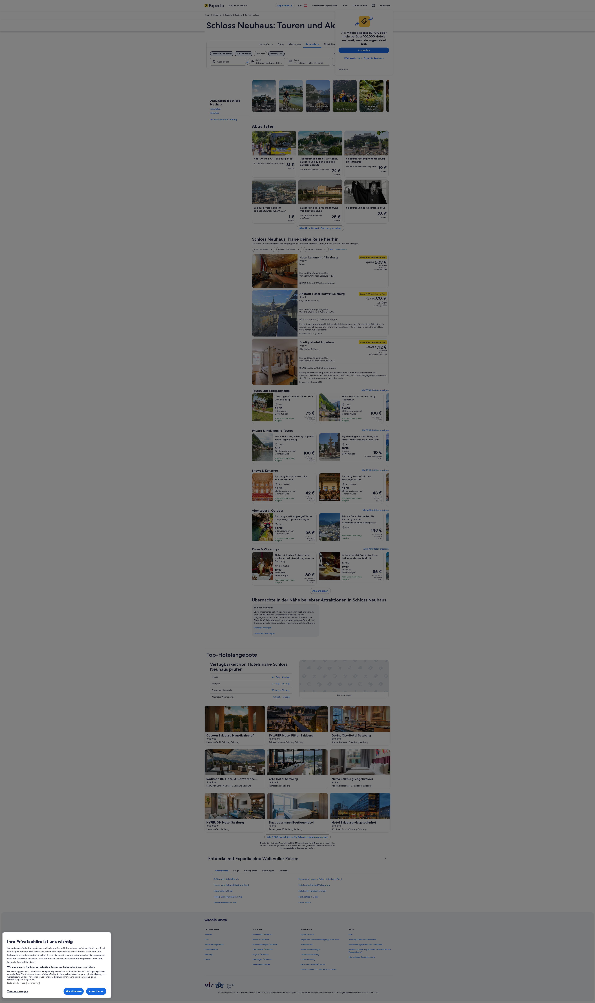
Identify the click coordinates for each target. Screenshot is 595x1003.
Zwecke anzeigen (17, 991)
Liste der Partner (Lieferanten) (23, 983)
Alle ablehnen (73, 991)
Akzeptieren (96, 991)
